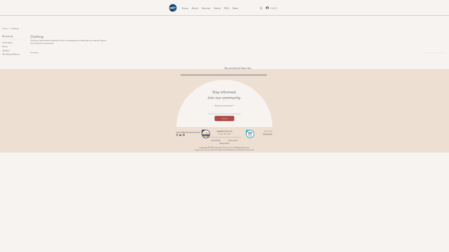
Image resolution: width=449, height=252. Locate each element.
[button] (261, 8)
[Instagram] (183, 135)
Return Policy (224, 143)
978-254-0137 (267, 134)
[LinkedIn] (180, 135)
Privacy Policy (216, 140)
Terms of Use (233, 140)
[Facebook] (177, 135)
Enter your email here (224, 106)
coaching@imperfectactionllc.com (188, 132)
